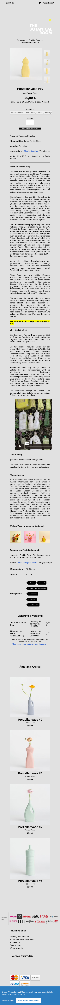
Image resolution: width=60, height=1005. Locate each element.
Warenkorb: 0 (48, 3)
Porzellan (33, 599)
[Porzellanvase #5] (30, 858)
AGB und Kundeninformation (22, 939)
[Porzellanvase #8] (30, 750)
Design (32, 583)
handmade (33, 594)
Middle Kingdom (31, 151)
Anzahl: (30, 118)
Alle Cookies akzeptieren (28, 1000)
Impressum (15, 942)
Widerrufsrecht (16, 948)
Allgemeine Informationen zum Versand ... (30, 644)
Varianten (30, 109)
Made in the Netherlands (38, 588)
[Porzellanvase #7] (30, 804)
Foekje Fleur (34, 605)
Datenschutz (15, 945)
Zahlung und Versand (19, 936)
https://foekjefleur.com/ (28, 562)
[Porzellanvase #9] (30, 697)
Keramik (42, 583)
